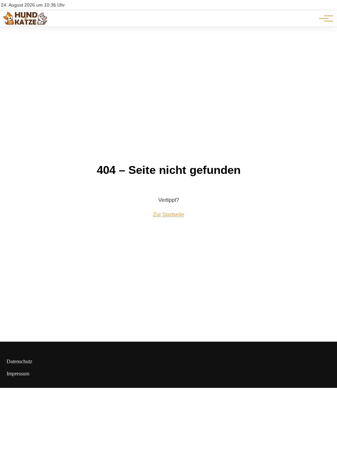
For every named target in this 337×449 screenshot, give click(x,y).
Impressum (18, 373)
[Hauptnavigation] (324, 18)
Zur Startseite (168, 214)
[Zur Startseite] (25, 23)
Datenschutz (19, 361)
